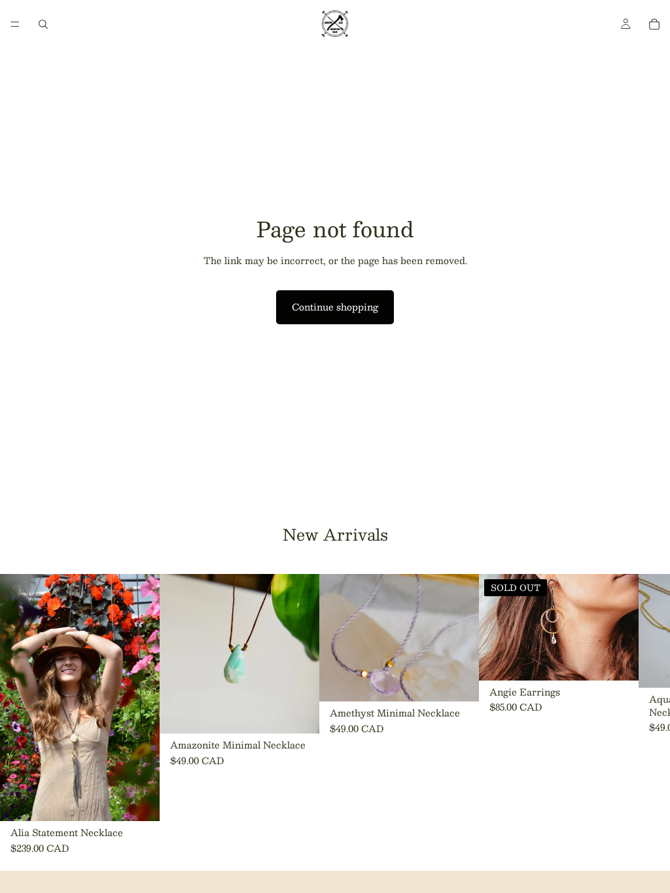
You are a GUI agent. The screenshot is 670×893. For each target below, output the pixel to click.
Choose (310, 713)
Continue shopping (335, 306)
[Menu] (15, 24)
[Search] (43, 24)
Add (150, 801)
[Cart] (654, 24)
